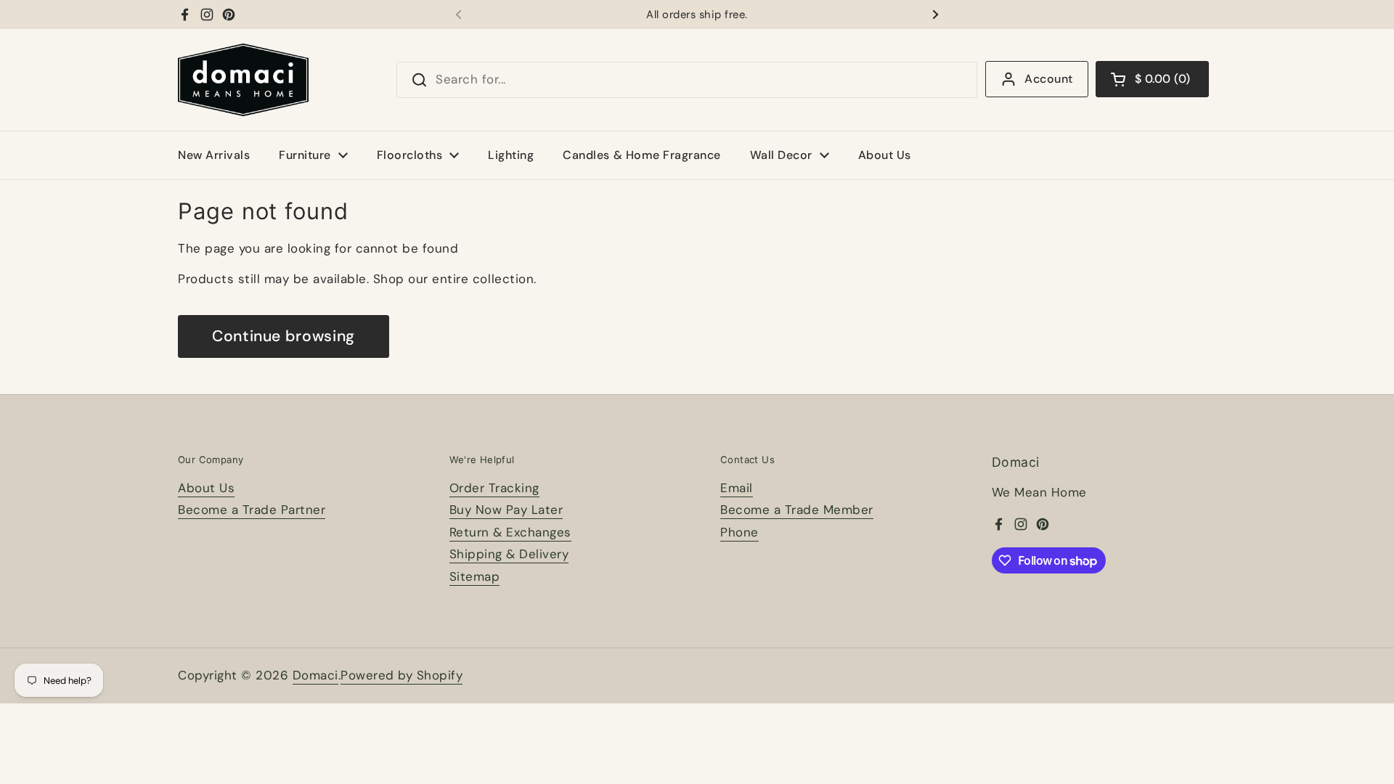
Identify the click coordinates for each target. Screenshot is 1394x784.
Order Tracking (494, 488)
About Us (206, 488)
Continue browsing (283, 336)
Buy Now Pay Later (506, 510)
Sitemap (474, 576)
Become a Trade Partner (251, 510)
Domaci (315, 675)
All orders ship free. (697, 14)
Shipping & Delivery (509, 554)
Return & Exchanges (510, 532)
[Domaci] (243, 80)
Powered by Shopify (401, 675)
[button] (1152, 79)
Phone (739, 532)
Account (1048, 78)
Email (736, 488)
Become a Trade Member (796, 510)
